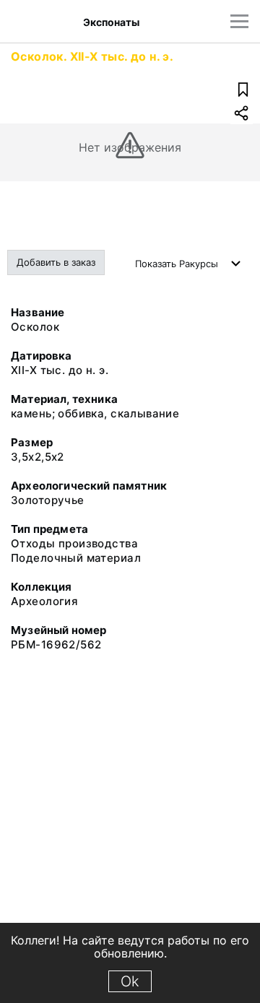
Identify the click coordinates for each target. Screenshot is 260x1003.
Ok (130, 981)
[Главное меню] (239, 21)
